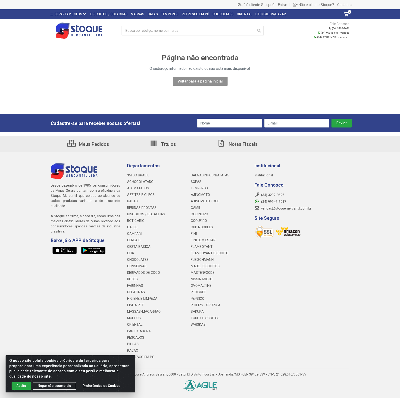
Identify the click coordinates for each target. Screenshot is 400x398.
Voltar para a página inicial (200, 81)
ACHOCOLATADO (140, 182)
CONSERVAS (137, 266)
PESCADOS (135, 337)
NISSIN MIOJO (201, 279)
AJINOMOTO (200, 195)
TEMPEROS (199, 188)
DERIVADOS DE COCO (143, 273)
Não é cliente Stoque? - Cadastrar (325, 4)
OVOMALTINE (201, 285)
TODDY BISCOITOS (205, 318)
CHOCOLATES (138, 260)
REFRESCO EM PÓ (140, 357)
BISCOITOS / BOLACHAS (146, 214)
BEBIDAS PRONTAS (141, 208)
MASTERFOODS (203, 273)
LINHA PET (135, 305)
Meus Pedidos (93, 144)
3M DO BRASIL (138, 175)
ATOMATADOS (138, 188)
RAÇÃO (132, 350)
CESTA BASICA (138, 247)
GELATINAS (136, 292)
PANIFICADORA (139, 331)
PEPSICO (197, 298)
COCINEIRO (199, 214)
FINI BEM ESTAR (203, 240)
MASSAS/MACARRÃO (144, 311)
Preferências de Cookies (101, 386)
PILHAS (133, 344)
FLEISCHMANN (202, 260)
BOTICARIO (135, 221)
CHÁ (130, 253)
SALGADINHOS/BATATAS (210, 175)
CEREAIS (134, 240)
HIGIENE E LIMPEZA (142, 298)
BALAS (132, 201)
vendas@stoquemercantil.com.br (285, 208)
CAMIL (196, 208)
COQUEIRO (199, 221)
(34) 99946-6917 (273, 202)
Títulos (168, 144)
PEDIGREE (198, 292)
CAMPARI (134, 234)
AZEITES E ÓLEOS (141, 195)
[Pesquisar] (259, 30)
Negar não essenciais (54, 386)
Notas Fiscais (243, 144)
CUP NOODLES (202, 227)
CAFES (132, 227)
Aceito (21, 386)
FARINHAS (135, 285)
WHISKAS (198, 324)
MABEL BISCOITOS (205, 266)
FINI (194, 234)
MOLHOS (134, 318)
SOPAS (196, 182)
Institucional (263, 175)
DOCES (132, 279)
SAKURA (197, 311)
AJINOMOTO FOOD (205, 201)
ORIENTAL (135, 324)
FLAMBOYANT (201, 247)
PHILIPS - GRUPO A (205, 305)
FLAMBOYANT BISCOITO (209, 253)
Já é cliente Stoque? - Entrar (264, 4)
